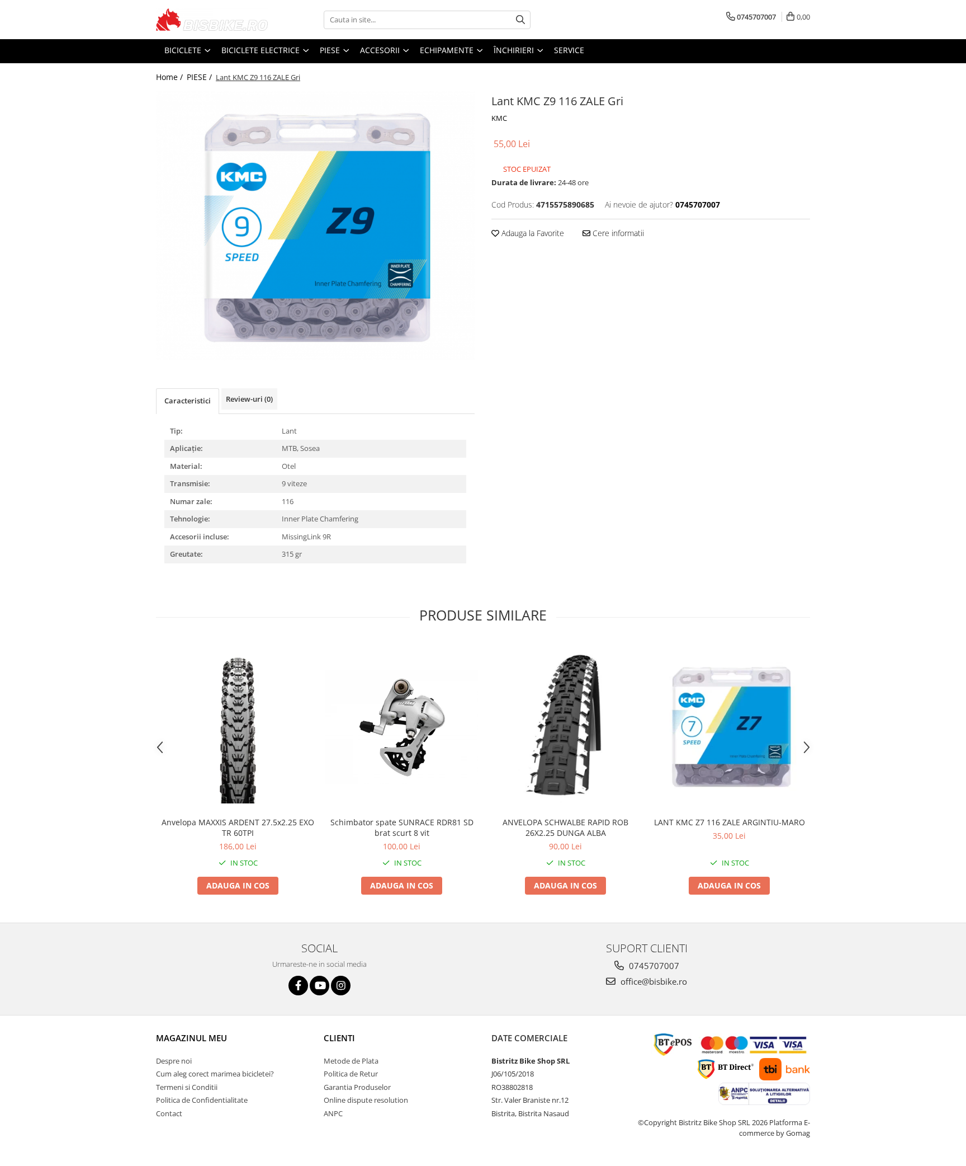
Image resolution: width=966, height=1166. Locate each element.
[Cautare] (520, 20)
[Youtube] (319, 985)
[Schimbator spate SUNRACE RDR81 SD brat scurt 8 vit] (401, 727)
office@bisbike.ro (652, 981)
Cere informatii (617, 233)
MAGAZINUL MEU (191, 1037)
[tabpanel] (315, 225)
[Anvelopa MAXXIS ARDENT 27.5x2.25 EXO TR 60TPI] (238, 727)
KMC (499, 118)
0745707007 (653, 965)
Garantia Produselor (357, 1087)
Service (569, 50)
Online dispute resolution (366, 1100)
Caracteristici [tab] (187, 401)
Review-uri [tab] (249, 399)
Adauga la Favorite (531, 233)
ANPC (333, 1113)
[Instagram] (341, 985)
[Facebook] (298, 985)
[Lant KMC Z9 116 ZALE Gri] (315, 225)
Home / (170, 77)
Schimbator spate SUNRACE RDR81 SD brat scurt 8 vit (401, 827)
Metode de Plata (351, 1061)
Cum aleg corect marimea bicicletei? (215, 1074)
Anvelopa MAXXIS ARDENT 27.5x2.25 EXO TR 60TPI (238, 827)
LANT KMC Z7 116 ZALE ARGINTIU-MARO (729, 822)
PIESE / (200, 77)
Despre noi (174, 1061)
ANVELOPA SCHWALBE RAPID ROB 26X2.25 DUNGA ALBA (565, 827)
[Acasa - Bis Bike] (212, 19)
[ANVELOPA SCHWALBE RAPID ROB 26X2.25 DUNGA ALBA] (565, 727)
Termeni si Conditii (186, 1087)
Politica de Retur (351, 1074)
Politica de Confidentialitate (202, 1100)
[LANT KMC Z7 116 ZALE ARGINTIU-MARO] (729, 726)
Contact (169, 1113)
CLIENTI (339, 1037)
